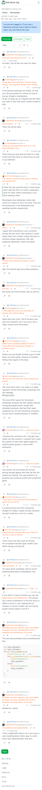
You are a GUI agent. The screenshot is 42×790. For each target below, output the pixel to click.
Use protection (7, 124)
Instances (6, 772)
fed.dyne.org (12, 2)
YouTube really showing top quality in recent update (18, 262)
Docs (4, 777)
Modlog (5, 763)
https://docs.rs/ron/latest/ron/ (14, 598)
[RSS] (27, 45)
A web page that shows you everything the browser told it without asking (18, 312)
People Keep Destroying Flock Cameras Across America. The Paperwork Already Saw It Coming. (20, 83)
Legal (4, 768)
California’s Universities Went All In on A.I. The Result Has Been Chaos (18, 147)
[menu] (38, 2)
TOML (32, 588)
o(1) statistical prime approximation (15, 728)
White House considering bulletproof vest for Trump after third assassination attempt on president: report (18, 346)
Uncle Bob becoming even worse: (14, 58)
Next (5, 751)
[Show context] (29, 57)
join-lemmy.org (8, 786)
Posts (28, 39)
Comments (18, 39)
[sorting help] (24, 45)
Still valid (5, 289)
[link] (33, 57)
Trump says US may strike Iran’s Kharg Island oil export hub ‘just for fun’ (19, 501)
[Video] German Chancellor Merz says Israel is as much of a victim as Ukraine (20, 533)
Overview (7, 39)
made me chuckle (32, 430)
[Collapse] (4, 51)
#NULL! (5, 228)
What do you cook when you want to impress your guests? (20, 380)
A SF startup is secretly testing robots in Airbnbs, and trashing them (20, 180)
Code (4, 781)
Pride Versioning (8, 566)
